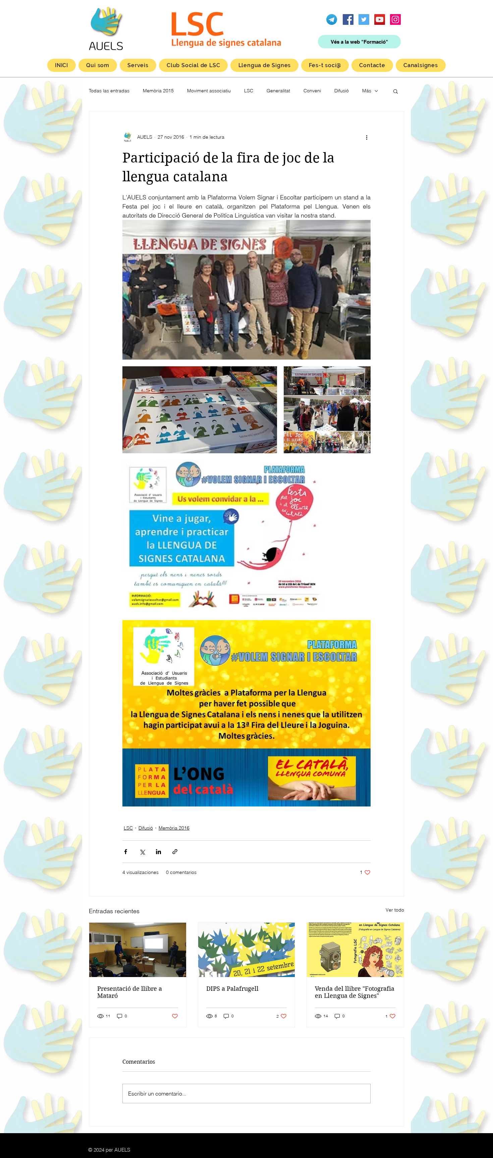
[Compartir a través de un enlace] (175, 851)
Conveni (312, 91)
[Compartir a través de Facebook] (125, 851)
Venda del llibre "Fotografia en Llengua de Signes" (354, 992)
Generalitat (278, 91)
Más (366, 91)
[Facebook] (348, 19)
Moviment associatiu (209, 91)
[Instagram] (395, 19)
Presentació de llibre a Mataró (129, 992)
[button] (395, 91)
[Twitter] (364, 19)
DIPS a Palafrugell (232, 988)
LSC (248, 91)
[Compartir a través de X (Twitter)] (142, 851)
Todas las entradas (109, 91)
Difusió (341, 91)
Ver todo (395, 910)
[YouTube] (379, 19)
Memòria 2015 (158, 91)
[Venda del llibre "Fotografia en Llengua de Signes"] (355, 950)
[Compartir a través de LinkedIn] (158, 851)
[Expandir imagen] (246, 290)
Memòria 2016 (174, 828)
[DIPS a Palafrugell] (246, 950)
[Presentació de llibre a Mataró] (137, 950)
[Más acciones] (367, 137)
